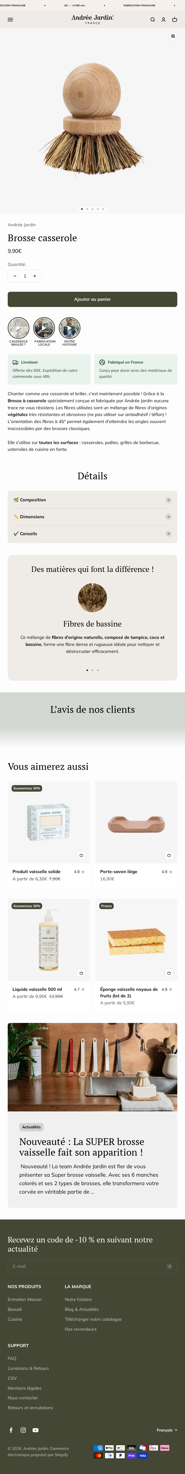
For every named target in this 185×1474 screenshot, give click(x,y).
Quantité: (17, 264)
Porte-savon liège (118, 871)
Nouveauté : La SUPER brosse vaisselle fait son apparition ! (81, 1146)
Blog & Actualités (82, 1309)
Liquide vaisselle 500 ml (37, 989)
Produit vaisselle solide (36, 871)
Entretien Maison (25, 1299)
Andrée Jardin (22, 224)
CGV (12, 1378)
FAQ (12, 1358)
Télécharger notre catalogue (93, 1319)
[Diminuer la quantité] (15, 276)
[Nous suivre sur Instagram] (23, 1430)
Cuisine (15, 1319)
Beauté (15, 1309)
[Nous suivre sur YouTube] (35, 1430)
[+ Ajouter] (81, 855)
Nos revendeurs (81, 1329)
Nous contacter (23, 1398)
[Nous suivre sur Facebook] (11, 1430)
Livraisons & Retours (28, 1368)
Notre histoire (78, 1299)
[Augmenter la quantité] (35, 276)
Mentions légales (24, 1388)
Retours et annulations (30, 1407)
